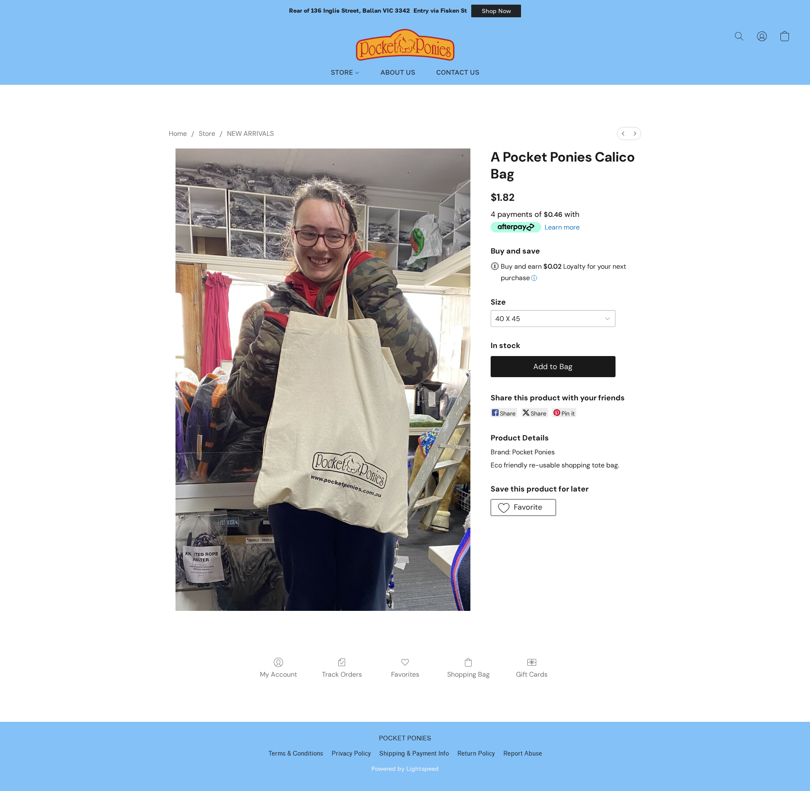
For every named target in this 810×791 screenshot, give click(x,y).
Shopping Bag (468, 674)
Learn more (562, 227)
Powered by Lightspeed (405, 768)
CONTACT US (457, 72)
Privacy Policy (351, 753)
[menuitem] (623, 133)
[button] (496, 11)
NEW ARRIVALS (250, 133)
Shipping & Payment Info (414, 753)
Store (207, 133)
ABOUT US (398, 72)
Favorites (405, 674)
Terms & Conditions (295, 753)
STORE (343, 72)
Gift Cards (532, 674)
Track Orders (342, 674)
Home (178, 133)
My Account (278, 674)
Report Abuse (522, 753)
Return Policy (476, 753)
